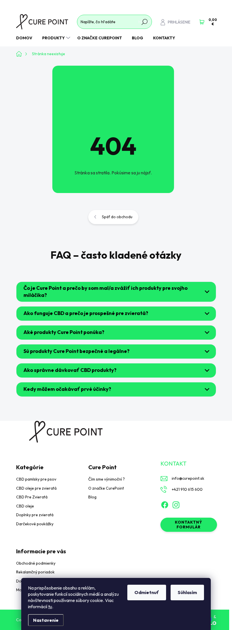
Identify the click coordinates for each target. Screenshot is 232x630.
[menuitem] (26, 37)
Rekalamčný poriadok (35, 572)
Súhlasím (187, 592)
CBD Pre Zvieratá (32, 497)
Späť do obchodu (117, 216)
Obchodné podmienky (35, 563)
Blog (92, 497)
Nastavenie (46, 620)
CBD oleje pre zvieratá (36, 488)
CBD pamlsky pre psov (36, 479)
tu (50, 606)
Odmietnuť (146, 592)
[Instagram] (176, 504)
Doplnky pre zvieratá (34, 514)
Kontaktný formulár (188, 525)
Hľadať (144, 22)
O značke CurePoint (106, 488)
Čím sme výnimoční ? (106, 479)
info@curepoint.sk (188, 478)
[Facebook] (164, 504)
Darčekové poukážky (34, 523)
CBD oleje (25, 506)
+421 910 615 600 (187, 489)
